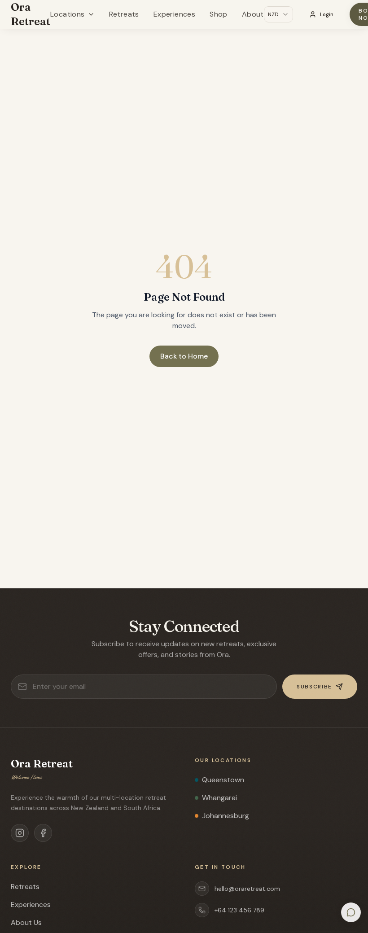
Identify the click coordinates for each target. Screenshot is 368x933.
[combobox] (278, 14)
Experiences (174, 14)
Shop (219, 14)
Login (326, 14)
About (253, 14)
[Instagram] (20, 833)
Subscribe (314, 686)
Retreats (124, 14)
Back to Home (184, 356)
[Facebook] (43, 833)
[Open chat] (351, 912)
